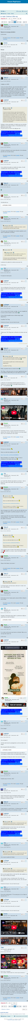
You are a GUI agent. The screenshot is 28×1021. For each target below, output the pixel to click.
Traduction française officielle (12, 1019)
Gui (5, 268)
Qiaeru (19, 1019)
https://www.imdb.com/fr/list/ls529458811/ (10, 455)
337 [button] (17, 22)
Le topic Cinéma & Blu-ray (9, 16)
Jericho (5, 376)
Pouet (5, 241)
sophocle (6, 99)
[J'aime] (24, 25)
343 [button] (24, 22)
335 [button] (12, 22)
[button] (2, 22)
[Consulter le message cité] (11, 108)
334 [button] (9, 22)
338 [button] (20, 22)
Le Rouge (6, 304)
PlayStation (10, 134)
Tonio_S (6, 77)
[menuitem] (3, 11)
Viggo (2, 947)
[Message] (1, 29)
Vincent (6, 24)
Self (5, 788)
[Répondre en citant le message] (22, 25)
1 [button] (6, 22)
